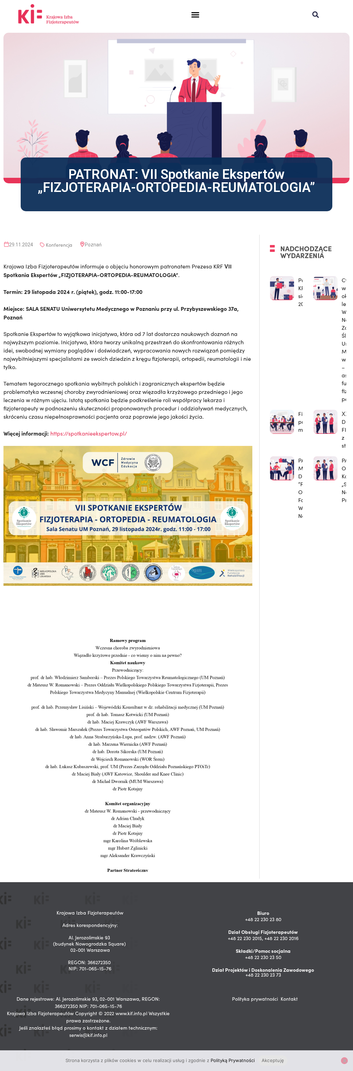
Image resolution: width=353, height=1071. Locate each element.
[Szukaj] (316, 15)
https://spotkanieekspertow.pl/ (88, 433)
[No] (344, 1060)
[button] (195, 14)
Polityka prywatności (255, 999)
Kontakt (289, 999)
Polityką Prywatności (233, 1060)
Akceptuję (273, 1060)
